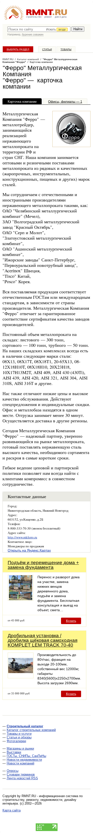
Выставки (14, 752)
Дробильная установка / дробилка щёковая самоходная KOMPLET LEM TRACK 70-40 (42, 640)
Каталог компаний (28, 59)
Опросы (12, 771)
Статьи (47, 49)
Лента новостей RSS (22, 778)
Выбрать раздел (18, 49)
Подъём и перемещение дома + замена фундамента (43, 565)
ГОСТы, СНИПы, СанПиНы (26, 756)
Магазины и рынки (20, 748)
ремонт (48, 17)
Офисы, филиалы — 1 (65, 101)
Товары (66, 49)
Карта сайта (11, 810)
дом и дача (60, 17)
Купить (71, 621)
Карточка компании (22, 101)
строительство (33, 17)
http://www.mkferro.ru (22, 537)
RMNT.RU (7, 59)
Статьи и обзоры (19, 737)
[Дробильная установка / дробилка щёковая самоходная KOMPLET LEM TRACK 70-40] (20, 677)
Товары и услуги (19, 733)
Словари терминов (21, 774)
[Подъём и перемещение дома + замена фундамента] (20, 599)
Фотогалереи (16, 741)
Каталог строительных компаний (31, 730)
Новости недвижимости (24, 759)
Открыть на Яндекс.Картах (29, 550)
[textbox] (38, 29)
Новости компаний (20, 763)
